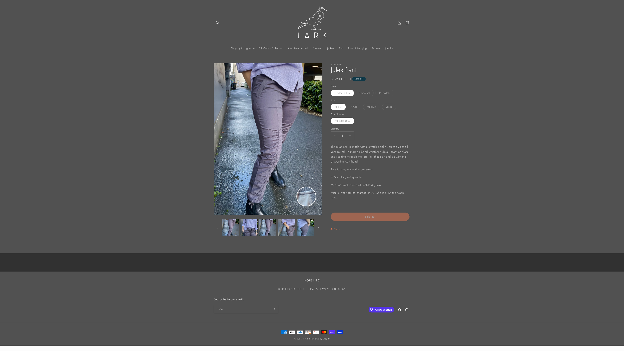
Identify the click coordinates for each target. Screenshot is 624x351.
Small (356, 107)
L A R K (306, 338)
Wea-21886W (344, 121)
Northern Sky (344, 93)
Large (391, 107)
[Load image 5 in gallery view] (305, 227)
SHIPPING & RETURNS (291, 289)
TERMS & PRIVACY (318, 289)
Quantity (335, 128)
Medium (373, 107)
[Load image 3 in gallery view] (267, 227)
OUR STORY (339, 289)
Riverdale (386, 93)
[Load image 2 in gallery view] (249, 227)
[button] (217, 23)
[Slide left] (217, 227)
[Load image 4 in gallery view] (286, 227)
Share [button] (337, 229)
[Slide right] (318, 227)
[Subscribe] (274, 309)
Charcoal (366, 93)
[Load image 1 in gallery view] (230, 227)
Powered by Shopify (320, 338)
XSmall (340, 107)
